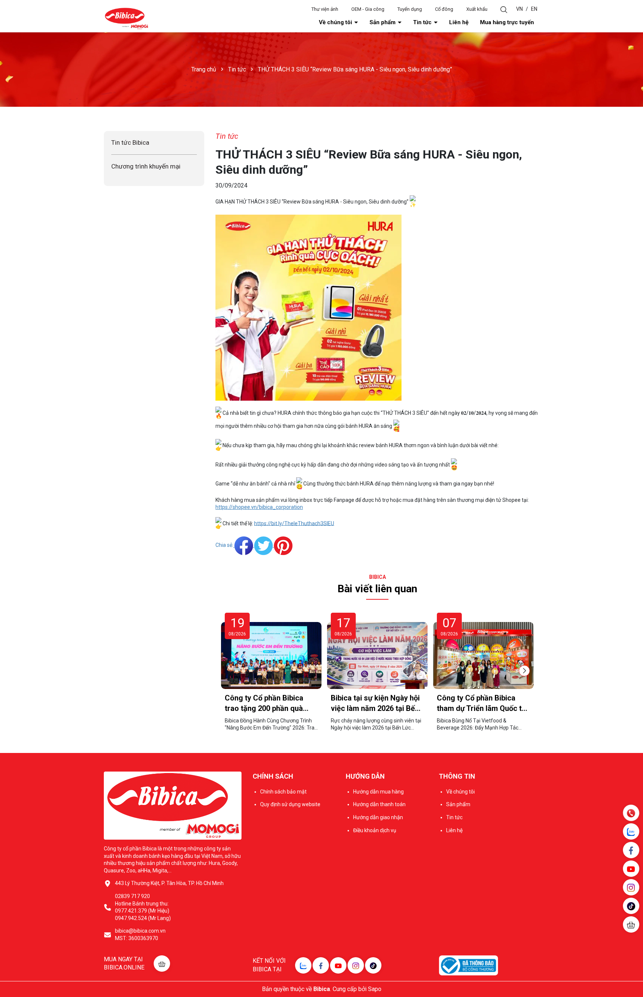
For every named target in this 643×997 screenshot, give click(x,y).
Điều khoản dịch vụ (374, 830)
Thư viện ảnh (324, 9)
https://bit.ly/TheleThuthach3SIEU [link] (294, 523)
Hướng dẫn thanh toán (379, 804)
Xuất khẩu (476, 9)
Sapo (374, 989)
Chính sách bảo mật (283, 792)
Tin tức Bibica (130, 142)
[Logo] (126, 18)
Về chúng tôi (336, 22)
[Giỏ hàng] (631, 924)
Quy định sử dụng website (290, 804)
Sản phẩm (383, 22)
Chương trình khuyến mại (145, 166)
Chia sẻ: (224, 545)
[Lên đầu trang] (631, 946)
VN (519, 9)
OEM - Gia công (367, 9)
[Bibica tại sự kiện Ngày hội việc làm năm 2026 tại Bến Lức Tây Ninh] (377, 655)
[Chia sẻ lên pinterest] (283, 545)
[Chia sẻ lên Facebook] (244, 545)
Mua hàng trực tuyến (507, 22)
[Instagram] (356, 965)
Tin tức (423, 22)
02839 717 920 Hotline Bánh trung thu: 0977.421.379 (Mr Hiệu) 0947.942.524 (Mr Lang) (143, 907)
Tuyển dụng (409, 9)
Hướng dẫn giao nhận (378, 817)
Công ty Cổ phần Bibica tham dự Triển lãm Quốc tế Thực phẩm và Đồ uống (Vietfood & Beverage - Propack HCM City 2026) (481, 703)
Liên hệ (458, 22)
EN (534, 9)
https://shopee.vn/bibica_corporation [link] (259, 507)
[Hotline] (631, 813)
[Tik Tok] (373, 965)
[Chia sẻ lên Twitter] (264, 545)
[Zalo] (303, 965)
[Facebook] (321, 965)
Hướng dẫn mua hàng (378, 792)
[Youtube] (338, 965)
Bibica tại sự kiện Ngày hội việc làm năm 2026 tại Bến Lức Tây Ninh (375, 703)
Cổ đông (444, 9)
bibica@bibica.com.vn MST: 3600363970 (140, 934)
